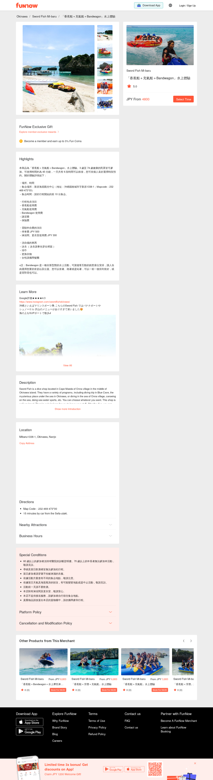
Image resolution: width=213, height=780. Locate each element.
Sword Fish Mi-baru (44, 16)
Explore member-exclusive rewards (37, 131)
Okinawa (22, 16)
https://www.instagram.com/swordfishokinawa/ (44, 301)
